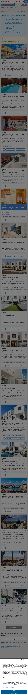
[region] (14, 677)
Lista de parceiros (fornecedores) (8, 687)
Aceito (14, 690)
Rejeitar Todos (14, 693)
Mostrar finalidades (14, 695)
